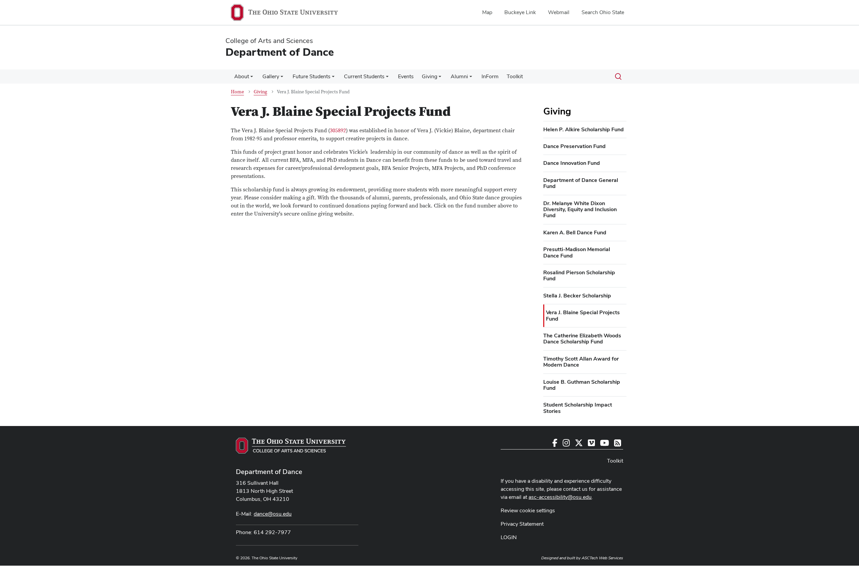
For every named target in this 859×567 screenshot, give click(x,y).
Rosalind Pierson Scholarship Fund (579, 275)
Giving (429, 76)
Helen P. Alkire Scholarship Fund (583, 129)
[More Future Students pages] (333, 78)
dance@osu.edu (273, 513)
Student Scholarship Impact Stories (577, 407)
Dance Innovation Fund (571, 163)
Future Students (312, 76)
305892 (338, 130)
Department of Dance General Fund (580, 183)
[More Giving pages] (440, 78)
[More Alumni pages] (470, 78)
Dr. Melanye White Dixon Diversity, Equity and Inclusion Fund (580, 209)
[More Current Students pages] (387, 78)
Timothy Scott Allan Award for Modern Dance (581, 361)
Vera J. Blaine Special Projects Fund (583, 315)
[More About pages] (251, 78)
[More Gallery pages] (282, 78)
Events (406, 76)
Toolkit (515, 76)
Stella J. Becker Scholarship (577, 295)
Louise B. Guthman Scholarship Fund (581, 384)
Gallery (270, 76)
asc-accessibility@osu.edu (560, 497)
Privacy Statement (522, 523)
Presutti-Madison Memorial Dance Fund (576, 252)
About (241, 76)
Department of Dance (269, 471)
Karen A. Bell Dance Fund (574, 232)
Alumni (459, 76)
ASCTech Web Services (602, 558)
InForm (490, 76)
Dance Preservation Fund (574, 146)
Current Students (364, 76)
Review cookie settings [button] (528, 510)
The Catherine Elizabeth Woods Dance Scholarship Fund (582, 338)
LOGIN (509, 537)
